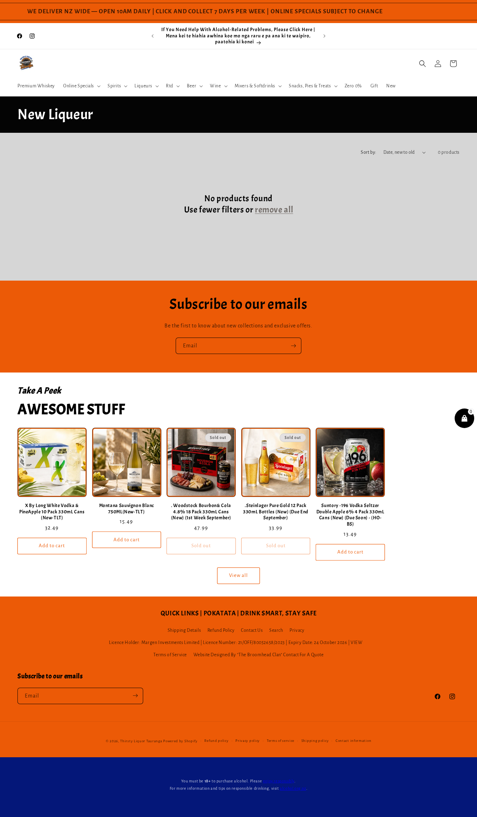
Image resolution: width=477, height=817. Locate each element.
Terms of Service (170, 655)
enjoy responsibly (278, 781)
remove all (274, 209)
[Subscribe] (293, 346)
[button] (81, 86)
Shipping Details (184, 630)
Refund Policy (221, 630)
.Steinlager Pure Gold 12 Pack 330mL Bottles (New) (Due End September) (275, 512)
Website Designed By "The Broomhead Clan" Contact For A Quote (258, 655)
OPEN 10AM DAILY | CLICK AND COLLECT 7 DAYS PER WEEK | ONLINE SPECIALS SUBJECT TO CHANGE (232, 11)
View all (238, 575)
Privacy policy (247, 741)
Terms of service (280, 741)
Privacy (296, 630)
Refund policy (216, 741)
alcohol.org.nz (293, 788)
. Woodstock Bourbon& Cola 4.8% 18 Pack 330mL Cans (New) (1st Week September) (201, 512)
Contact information (353, 741)
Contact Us (252, 630)
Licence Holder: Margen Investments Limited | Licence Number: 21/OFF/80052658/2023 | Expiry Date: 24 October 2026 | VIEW (235, 642)
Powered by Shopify (180, 741)
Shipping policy (315, 741)
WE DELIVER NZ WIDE (50, 11)
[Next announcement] (324, 36)
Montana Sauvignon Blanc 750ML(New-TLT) (126, 509)
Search (276, 630)
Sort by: (368, 152)
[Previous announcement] (152, 36)
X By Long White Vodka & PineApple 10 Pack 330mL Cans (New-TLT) (52, 512)
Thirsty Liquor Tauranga (141, 741)
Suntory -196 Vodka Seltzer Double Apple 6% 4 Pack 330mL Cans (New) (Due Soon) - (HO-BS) (350, 515)
